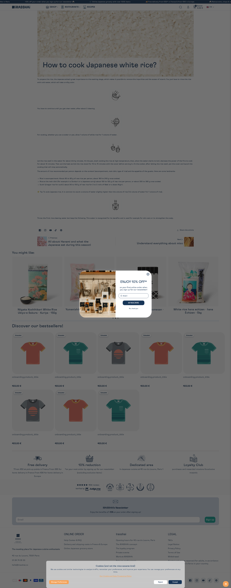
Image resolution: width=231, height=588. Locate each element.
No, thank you (133, 308)
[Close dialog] (148, 274)
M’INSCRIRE (133, 303)
